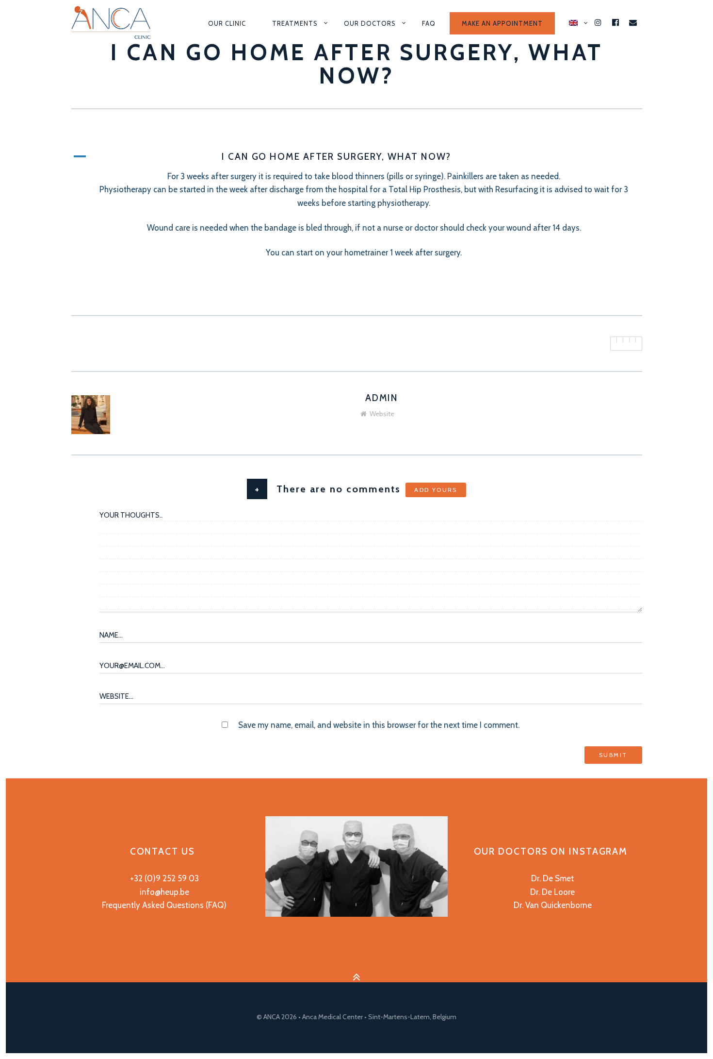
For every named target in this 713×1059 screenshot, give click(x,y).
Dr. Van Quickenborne (553, 905)
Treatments (295, 23)
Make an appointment (502, 23)
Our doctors (370, 23)
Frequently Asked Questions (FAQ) (164, 905)
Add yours (435, 489)
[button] (356, 157)
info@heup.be (164, 892)
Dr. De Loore (552, 892)
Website (382, 413)
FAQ (429, 23)
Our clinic (227, 23)
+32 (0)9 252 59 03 (164, 878)
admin (382, 397)
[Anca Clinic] (114, 23)
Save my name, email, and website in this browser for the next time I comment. (378, 725)
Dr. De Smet (552, 878)
